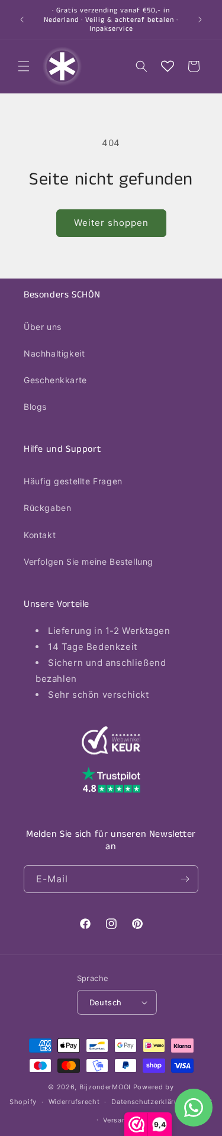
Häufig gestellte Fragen (73, 481)
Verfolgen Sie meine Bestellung (88, 561)
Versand (116, 1120)
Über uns (43, 327)
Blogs (35, 407)
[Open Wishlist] (168, 66)
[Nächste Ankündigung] (200, 20)
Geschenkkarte (55, 380)
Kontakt (40, 535)
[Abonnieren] (185, 879)
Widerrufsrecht (74, 1102)
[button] (24, 66)
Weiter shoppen (111, 222)
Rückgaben (47, 508)
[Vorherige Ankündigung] (22, 20)
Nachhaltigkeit (54, 353)
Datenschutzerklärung (148, 1102)
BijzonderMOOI (105, 1087)
